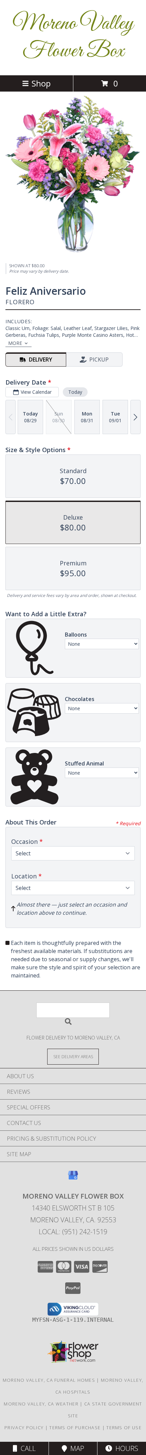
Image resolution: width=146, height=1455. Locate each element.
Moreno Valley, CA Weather (41, 1404)
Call (26, 1448)
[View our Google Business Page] (73, 1178)
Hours (125, 1448)
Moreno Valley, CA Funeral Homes (49, 1380)
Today (75, 392)
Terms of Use (124, 1427)
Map (75, 1448)
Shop (41, 83)
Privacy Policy (23, 1427)
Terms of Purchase (75, 1427)
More (15, 343)
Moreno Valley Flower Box (73, 37)
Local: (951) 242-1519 (73, 1231)
